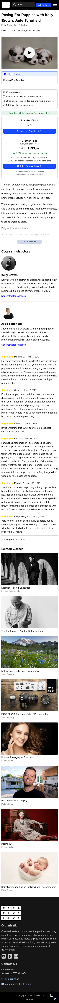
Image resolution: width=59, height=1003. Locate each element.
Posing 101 (6, 843)
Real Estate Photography (14, 800)
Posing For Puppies (13, 80)
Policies (29, 999)
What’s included (36, 174)
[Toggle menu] (55, 4)
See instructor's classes (13, 296)
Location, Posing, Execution (16, 587)
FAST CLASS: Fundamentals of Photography (24, 714)
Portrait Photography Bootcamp (17, 757)
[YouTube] (3, 956)
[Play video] (30, 53)
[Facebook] (9, 956)
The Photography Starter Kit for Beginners (23, 631)
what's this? (44, 112)
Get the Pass (44, 4)
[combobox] (23, 4)
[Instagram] (16, 956)
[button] (52, 995)
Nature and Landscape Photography (20, 671)
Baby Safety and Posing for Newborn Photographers (28, 887)
